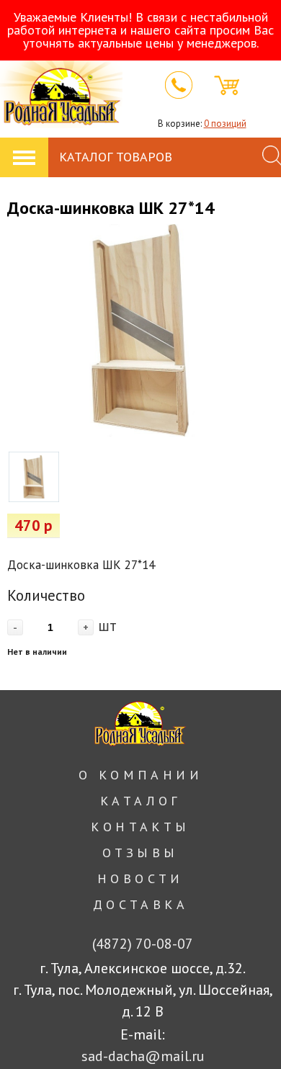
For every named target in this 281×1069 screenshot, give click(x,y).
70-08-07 (142, 943)
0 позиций (225, 123)
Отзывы (140, 852)
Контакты (140, 826)
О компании (140, 774)
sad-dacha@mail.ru (143, 1056)
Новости (140, 878)
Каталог (140, 800)
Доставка (140, 904)
